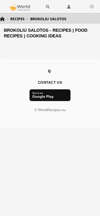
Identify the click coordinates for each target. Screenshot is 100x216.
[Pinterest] (50, 71)
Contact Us (50, 82)
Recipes (17, 19)
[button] (92, 6)
